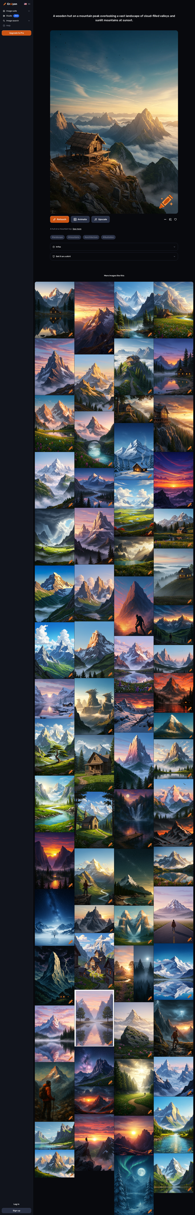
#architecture (91, 237)
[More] (165, 219)
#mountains (73, 237)
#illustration (108, 237)
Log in (16, 1204)
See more (77, 229)
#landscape (57, 237)
